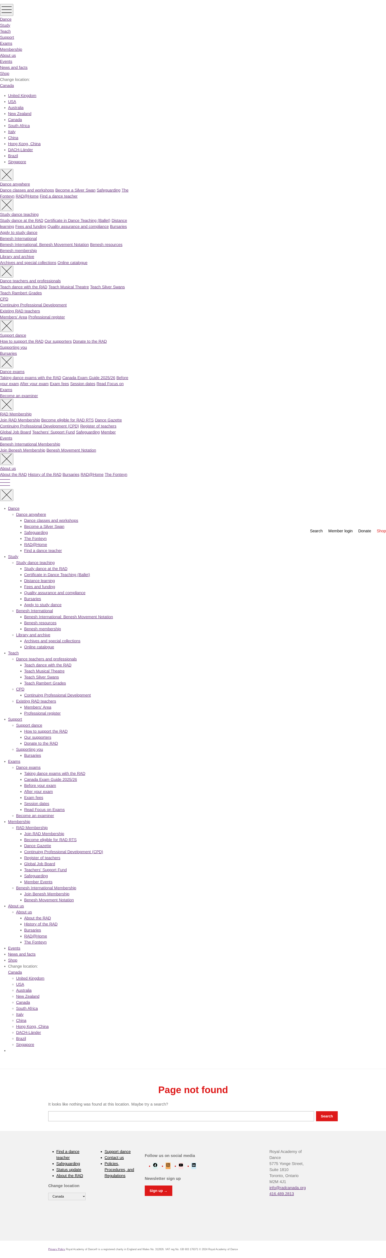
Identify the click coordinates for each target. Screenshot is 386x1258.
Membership (11, 49)
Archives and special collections (28, 262)
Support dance (13, 335)
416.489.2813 (281, 1194)
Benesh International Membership (30, 444)
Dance (5, 19)
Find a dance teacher (59, 196)
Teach (5, 31)
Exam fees (59, 384)
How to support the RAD (21, 341)
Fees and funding (30, 226)
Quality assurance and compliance (78, 226)
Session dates (82, 384)
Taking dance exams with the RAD (30, 377)
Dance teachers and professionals (30, 281)
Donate (364, 531)
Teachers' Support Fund (53, 432)
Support (7, 37)
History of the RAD (44, 474)
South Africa (19, 125)
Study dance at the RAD (21, 220)
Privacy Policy (56, 1249)
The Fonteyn (116, 474)
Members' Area (13, 317)
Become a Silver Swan (75, 190)
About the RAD (13, 474)
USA (12, 101)
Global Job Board (15, 432)
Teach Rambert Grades (21, 293)
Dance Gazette (108, 420)
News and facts (14, 67)
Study (5, 25)
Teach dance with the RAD (23, 287)
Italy (11, 132)
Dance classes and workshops (27, 190)
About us (8, 55)
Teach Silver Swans (107, 287)
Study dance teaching (19, 214)
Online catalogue (72, 262)
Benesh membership (18, 250)
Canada (7, 85)
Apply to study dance (18, 232)
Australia (16, 107)
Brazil (13, 156)
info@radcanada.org (287, 1188)
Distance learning (39, 580)
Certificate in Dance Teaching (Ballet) (77, 220)
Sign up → (158, 1191)
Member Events (38, 882)
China (13, 138)
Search (316, 531)
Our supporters (58, 341)
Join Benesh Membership (22, 450)
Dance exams (12, 371)
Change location (63, 1186)
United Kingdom (22, 95)
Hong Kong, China (24, 144)
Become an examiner (19, 396)
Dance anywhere (15, 184)
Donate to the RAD (90, 341)
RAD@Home (27, 196)
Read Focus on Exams (44, 809)
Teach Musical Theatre (68, 287)
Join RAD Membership (20, 420)
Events (6, 61)
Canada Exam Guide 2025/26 (88, 377)
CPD (4, 299)
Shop (4, 73)
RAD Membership (16, 414)
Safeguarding (108, 190)
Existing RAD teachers (20, 311)
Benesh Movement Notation (71, 450)
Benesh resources (106, 244)
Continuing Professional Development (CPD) (39, 426)
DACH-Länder (20, 150)
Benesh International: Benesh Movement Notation (44, 244)
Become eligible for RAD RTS (67, 420)
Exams (6, 43)
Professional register (46, 317)
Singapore (17, 162)
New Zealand (19, 113)
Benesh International (18, 238)
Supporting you (13, 347)
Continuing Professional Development (33, 305)
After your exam (34, 384)
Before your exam (40, 785)
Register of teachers (98, 426)
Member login (340, 531)
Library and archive (17, 256)
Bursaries (118, 226)
